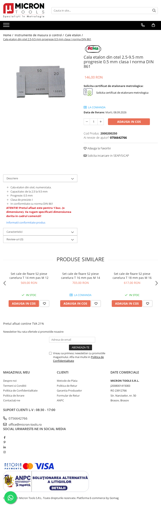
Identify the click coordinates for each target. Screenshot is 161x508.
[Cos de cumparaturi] (153, 25)
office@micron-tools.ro (25, 424)
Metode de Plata (67, 381)
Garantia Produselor (69, 390)
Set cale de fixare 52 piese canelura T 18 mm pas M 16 (132, 276)
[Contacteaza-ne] (143, 25)
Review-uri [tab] (14, 239)
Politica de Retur (67, 386)
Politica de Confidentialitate (20, 390)
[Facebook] (4, 437)
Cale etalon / (74, 35)
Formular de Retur (68, 395)
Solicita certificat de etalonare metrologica (122, 93)
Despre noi (10, 381)
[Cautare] (154, 10)
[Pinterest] (4, 442)
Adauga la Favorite (99, 148)
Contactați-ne (11, 400)
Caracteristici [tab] (14, 232)
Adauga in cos (129, 122)
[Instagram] (4, 452)
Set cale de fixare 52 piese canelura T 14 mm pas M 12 (28, 276)
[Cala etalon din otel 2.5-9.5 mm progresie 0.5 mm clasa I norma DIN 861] (40, 81)
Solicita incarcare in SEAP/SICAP (108, 156)
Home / (8, 35)
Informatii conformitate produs (25, 222)
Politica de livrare (13, 395)
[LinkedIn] (4, 447)
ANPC (60, 400)
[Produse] (6, 26)
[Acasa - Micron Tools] (24, 10)
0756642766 (17, 418)
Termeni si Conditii (14, 386)
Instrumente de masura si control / (40, 35)
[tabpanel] (40, 81)
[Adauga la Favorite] (44, 303)
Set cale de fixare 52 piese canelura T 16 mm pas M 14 (80, 276)
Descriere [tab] (12, 178)
